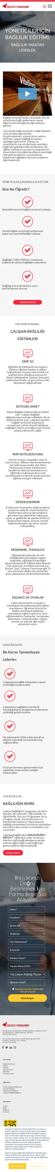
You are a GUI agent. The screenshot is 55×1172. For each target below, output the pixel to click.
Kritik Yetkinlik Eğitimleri (12, 1087)
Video (5, 1106)
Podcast (6, 1112)
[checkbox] (27, 990)
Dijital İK (6, 1072)
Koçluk (5, 1068)
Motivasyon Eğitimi (10, 1091)
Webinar (6, 1110)
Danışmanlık (8, 1070)
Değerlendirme (9, 1064)
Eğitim (5, 1066)
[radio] (27, 990)
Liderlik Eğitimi (9, 1089)
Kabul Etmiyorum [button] (37, 1166)
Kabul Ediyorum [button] (17, 1166)
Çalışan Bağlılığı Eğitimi (12, 1093)
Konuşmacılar (8, 1074)
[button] (27, 94)
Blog (4, 1108)
